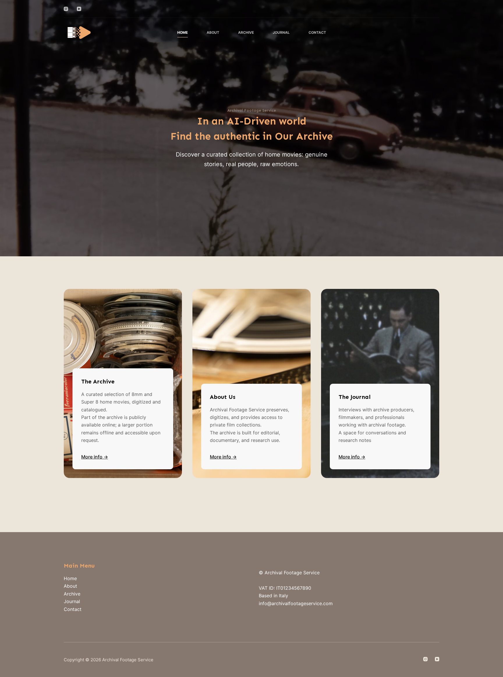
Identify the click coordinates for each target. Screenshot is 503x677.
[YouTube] (79, 9)
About (213, 32)
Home (182, 32)
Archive (246, 32)
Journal (281, 32)
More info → (94, 457)
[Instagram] (66, 9)
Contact (317, 32)
